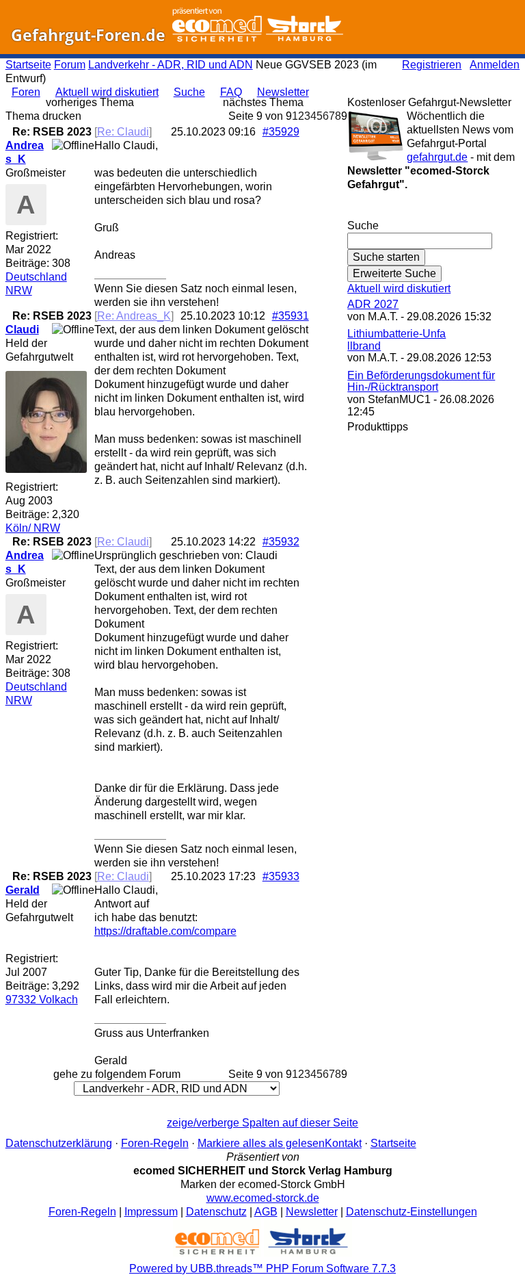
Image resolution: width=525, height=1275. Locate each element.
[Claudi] (46, 469)
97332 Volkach (41, 999)
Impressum (151, 1212)
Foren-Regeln (155, 1143)
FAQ (231, 92)
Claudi (22, 329)
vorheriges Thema (90, 102)
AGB (266, 1212)
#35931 (290, 316)
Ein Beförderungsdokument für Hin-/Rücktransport (421, 382)
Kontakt (343, 1143)
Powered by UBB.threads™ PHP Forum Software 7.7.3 (262, 1268)
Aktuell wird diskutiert (107, 92)
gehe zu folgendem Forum (116, 1074)
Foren (26, 92)
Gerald (22, 890)
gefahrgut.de (437, 157)
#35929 (280, 132)
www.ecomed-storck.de (262, 1198)
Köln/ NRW (32, 528)
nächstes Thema (263, 102)
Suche (189, 92)
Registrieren (431, 64)
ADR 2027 (373, 304)
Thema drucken (43, 116)
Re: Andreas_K (134, 316)
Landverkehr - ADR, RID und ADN (170, 64)
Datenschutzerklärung (58, 1143)
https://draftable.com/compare (165, 931)
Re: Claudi (123, 132)
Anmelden (495, 64)
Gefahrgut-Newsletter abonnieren (433, 212)
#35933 (280, 876)
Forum (69, 64)
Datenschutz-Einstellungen (411, 1212)
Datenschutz (216, 1212)
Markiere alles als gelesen (261, 1143)
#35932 (280, 542)
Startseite (28, 64)
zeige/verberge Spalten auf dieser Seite (262, 1123)
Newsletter (283, 92)
